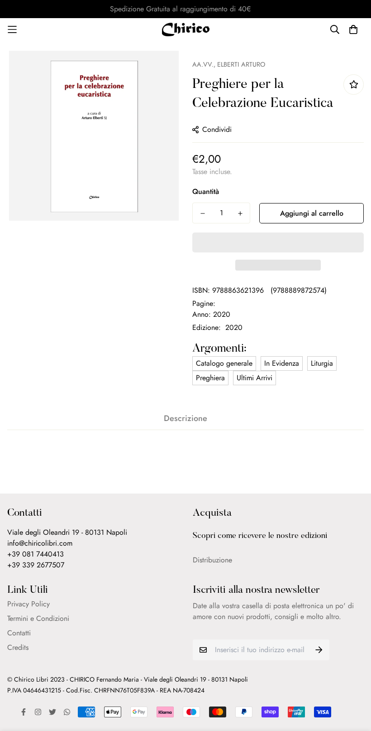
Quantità (205, 191)
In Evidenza (281, 363)
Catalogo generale (224, 363)
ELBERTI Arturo (241, 64)
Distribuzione (212, 560)
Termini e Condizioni (38, 618)
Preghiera (210, 378)
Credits (18, 647)
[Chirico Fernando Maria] (185, 29)
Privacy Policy (28, 604)
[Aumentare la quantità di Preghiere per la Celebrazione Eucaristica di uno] (240, 213)
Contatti (19, 633)
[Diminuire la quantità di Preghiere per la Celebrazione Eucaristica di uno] (202, 213)
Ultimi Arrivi (254, 378)
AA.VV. (203, 64)
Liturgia (322, 363)
